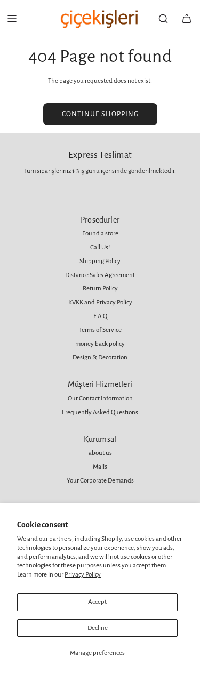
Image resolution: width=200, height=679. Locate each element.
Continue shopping (100, 114)
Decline (97, 628)
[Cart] (186, 18)
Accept (97, 601)
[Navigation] (11, 18)
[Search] (163, 18)
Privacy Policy (83, 574)
